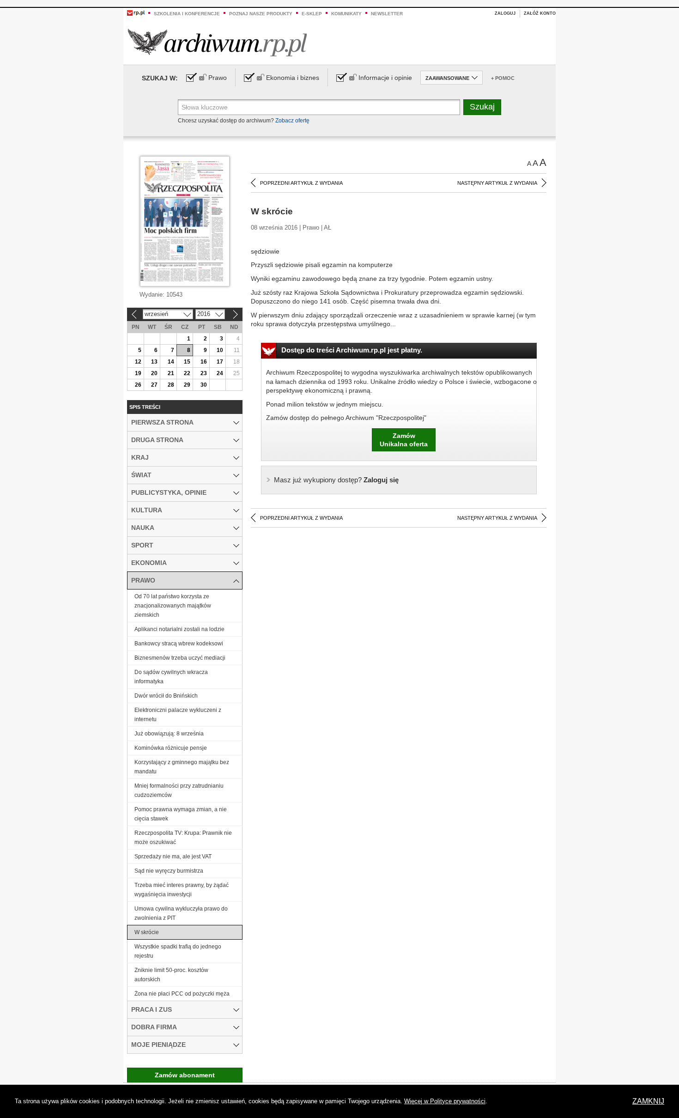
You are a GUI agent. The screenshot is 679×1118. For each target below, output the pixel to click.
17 (220, 361)
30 (203, 385)
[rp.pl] (136, 12)
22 (187, 373)
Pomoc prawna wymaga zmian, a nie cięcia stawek (180, 814)
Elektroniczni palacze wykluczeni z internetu (177, 715)
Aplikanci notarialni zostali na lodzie (179, 629)
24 (220, 373)
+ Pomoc (503, 78)
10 (220, 350)
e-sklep (312, 13)
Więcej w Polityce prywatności (444, 1101)
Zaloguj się (336, 480)
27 (154, 385)
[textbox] (319, 107)
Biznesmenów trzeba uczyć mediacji (179, 658)
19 (138, 373)
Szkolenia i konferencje (187, 13)
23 (203, 373)
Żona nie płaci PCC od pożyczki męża (182, 993)
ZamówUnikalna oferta (404, 440)
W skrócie (146, 932)
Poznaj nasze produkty (260, 13)
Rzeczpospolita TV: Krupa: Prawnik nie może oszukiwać (183, 837)
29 (187, 385)
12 (138, 361)
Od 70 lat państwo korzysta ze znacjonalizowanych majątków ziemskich (172, 605)
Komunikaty (346, 13)
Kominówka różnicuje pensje (170, 748)
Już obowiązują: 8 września (169, 733)
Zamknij (648, 1101)
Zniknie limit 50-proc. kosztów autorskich (171, 975)
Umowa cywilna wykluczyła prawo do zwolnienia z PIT (181, 913)
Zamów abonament (185, 1075)
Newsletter (387, 13)
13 (154, 361)
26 (138, 385)
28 (171, 385)
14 (171, 361)
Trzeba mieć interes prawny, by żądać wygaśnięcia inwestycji (181, 890)
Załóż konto (540, 13)
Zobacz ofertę (292, 120)
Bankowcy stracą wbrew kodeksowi (178, 643)
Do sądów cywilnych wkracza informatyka (171, 677)
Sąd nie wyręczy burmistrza (168, 871)
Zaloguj (505, 13)
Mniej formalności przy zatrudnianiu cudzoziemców (179, 790)
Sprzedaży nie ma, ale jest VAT (173, 856)
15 (187, 361)
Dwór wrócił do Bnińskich (166, 696)
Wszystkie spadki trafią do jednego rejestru (177, 951)
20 (154, 373)
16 (203, 361)
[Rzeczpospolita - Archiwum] (217, 42)
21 (171, 373)
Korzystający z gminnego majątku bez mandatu (181, 767)
